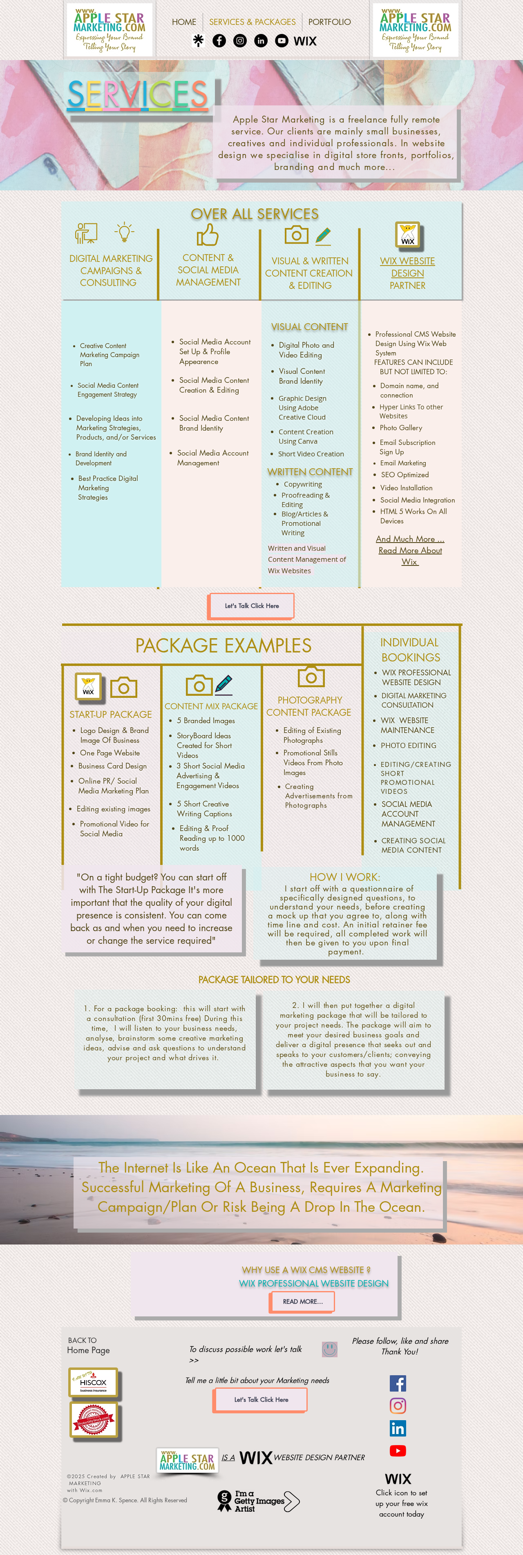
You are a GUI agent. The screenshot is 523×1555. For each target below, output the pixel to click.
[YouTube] (281, 40)
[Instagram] (240, 40)
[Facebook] (219, 40)
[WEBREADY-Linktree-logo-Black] (198, 40)
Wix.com (91, 1490)
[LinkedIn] (261, 40)
